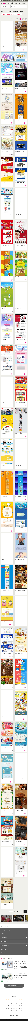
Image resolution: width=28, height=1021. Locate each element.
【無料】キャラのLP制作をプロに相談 (12, 14)
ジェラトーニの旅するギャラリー (7, 778)
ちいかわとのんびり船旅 (20, 496)
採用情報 (4, 433)
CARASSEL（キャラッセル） (20, 245)
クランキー (4, 496)
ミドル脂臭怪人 (5, 904)
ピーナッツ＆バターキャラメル (20, 120)
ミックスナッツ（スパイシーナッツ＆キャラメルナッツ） (20, 46)
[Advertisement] (7, 33)
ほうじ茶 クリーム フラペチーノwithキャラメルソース (20, 841)
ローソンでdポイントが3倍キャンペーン (7, 841)
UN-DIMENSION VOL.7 (20, 559)
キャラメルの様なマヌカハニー (7, 151)
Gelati (3, 276)
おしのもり (17, 276)
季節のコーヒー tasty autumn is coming (7, 684)
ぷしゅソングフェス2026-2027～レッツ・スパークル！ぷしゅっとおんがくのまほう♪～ (7, 88)
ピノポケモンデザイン (20, 402)
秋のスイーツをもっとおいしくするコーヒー (20, 590)
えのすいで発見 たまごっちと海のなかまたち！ (20, 527)
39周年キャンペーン (19, 151)
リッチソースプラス (19, 810)
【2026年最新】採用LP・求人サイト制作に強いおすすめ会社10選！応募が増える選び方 (20, 975)
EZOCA (3, 308)
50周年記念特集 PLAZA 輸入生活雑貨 (7, 653)
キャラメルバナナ (19, 653)
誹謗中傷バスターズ (19, 182)
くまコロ (4, 810)
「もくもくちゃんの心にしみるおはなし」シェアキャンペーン (7, 527)
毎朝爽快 (17, 371)
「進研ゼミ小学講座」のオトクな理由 (7, 590)
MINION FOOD (18, 716)
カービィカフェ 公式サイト (7, 622)
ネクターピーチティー (6, 747)
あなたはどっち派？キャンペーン (20, 684)
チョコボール (5, 182)
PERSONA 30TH (18, 433)
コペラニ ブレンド (19, 747)
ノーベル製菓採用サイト (7, 245)
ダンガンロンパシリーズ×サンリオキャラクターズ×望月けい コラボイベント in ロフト (20, 88)
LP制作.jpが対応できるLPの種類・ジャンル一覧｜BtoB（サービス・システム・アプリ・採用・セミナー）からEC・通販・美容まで (20, 963)
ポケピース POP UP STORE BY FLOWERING (7, 120)
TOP (2, 926)
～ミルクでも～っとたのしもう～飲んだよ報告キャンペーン (7, 214)
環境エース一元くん (6, 371)
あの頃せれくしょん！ (6, 339)
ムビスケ (4, 465)
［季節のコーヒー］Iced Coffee (20, 873)
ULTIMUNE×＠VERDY (20, 339)
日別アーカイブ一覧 (14, 1015)
